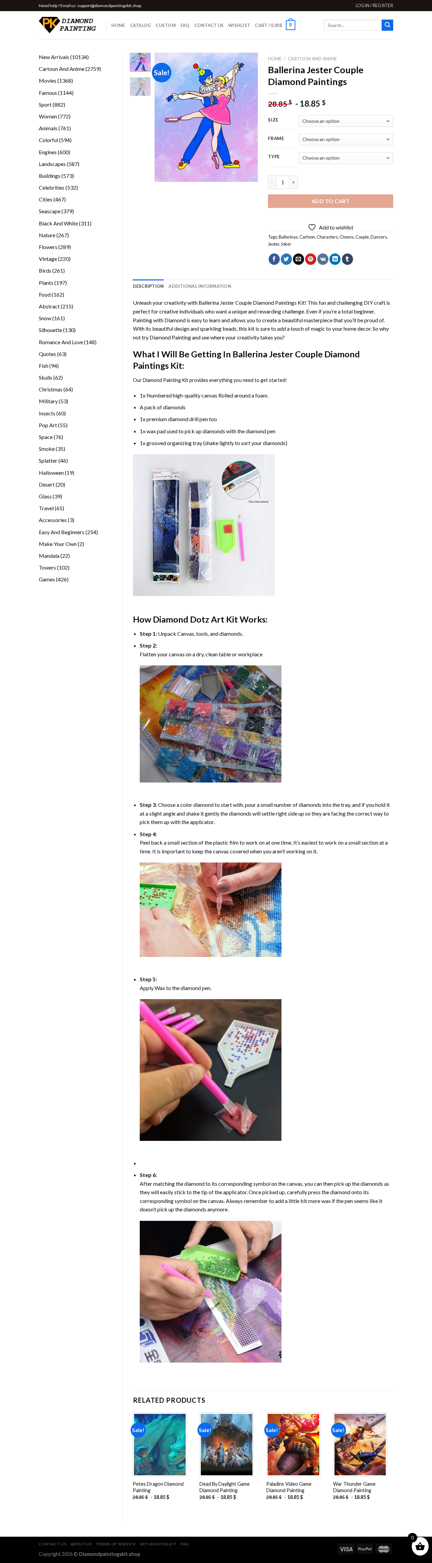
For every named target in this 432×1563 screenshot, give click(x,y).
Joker (286, 244)
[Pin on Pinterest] (310, 259)
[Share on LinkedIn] (335, 259)
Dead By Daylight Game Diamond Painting (224, 1487)
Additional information (199, 286)
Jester (273, 244)
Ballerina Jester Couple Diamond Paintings (247, 302)
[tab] (148, 286)
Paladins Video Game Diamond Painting (289, 1487)
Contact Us (209, 25)
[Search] (387, 25)
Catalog (140, 25)
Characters (327, 237)
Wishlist (239, 25)
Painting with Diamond (159, 320)
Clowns (347, 237)
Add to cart (331, 201)
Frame (276, 138)
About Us (81, 1543)
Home (118, 25)
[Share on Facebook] (274, 259)
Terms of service (116, 1543)
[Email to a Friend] (298, 259)
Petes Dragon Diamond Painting (158, 1487)
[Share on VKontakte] (322, 259)
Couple (362, 237)
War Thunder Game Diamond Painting (354, 1487)
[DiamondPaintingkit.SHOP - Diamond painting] (67, 25)
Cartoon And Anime (312, 58)
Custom (166, 25)
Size (273, 120)
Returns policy (158, 1543)
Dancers (379, 237)
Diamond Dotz (181, 619)
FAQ (185, 25)
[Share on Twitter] (286, 259)
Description (148, 286)
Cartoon (307, 237)
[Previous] (165, 117)
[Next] (247, 117)
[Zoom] (163, 174)
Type (274, 157)
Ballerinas (288, 237)
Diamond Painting (170, 337)
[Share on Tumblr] (347, 259)
